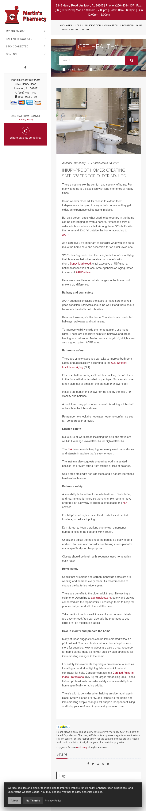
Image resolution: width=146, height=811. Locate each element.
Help (78, 25)
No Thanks (33, 800)
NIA (125, 503)
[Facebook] (25, 68)
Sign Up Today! (70, 29)
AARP (65, 235)
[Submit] (131, 60)
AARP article (83, 272)
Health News (76, 69)
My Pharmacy (15, 31)
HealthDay (81, 747)
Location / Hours (132, 25)
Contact (11, 54)
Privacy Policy (25, 119)
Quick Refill (111, 25)
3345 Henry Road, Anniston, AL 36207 (79, 5)
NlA (70, 449)
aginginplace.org (101, 597)
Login (85, 29)
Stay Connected (17, 46)
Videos (99, 69)
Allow (14, 800)
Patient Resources (19, 39)
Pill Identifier (92, 25)
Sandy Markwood (80, 263)
